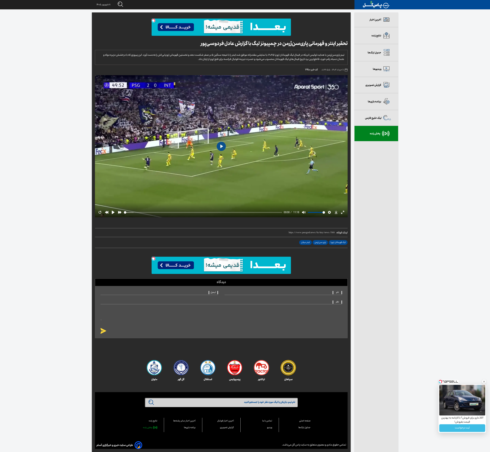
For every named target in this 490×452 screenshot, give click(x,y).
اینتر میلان (305, 242)
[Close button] (484, 382)
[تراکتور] (261, 367)
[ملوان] (154, 367)
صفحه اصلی (304, 421)
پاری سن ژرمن (320, 242)
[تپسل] (153, 20)
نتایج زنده (153, 421)
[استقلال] (208, 367)
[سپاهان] (288, 367)
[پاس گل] (376, 4)
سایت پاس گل (299, 445)
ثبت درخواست (462, 428)
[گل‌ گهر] (181, 367)
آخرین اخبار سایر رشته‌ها (184, 421)
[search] (116, 4)
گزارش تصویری (227, 428)
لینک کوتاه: (342, 233)
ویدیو (269, 428)
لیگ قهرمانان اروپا (338, 242)
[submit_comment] (103, 331)
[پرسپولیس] (234, 367)
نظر (337, 302)
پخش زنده (147, 428)
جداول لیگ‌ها (304, 428)
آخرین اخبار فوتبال (225, 421)
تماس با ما (267, 421)
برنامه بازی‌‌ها (190, 428)
